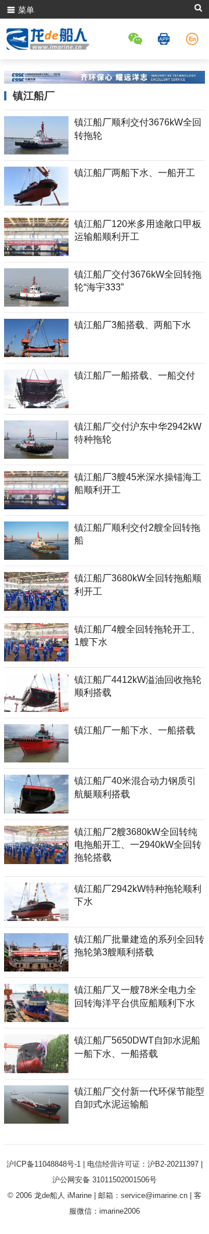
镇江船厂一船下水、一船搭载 (134, 730)
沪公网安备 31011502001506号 (104, 1179)
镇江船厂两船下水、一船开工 (134, 173)
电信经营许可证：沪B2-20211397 (143, 1164)
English (194, 39)
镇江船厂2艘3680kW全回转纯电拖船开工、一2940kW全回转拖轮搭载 (137, 845)
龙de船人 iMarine (63, 1195)
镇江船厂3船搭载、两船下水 (132, 325)
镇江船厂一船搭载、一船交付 (134, 375)
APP (165, 39)
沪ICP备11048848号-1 (43, 1164)
